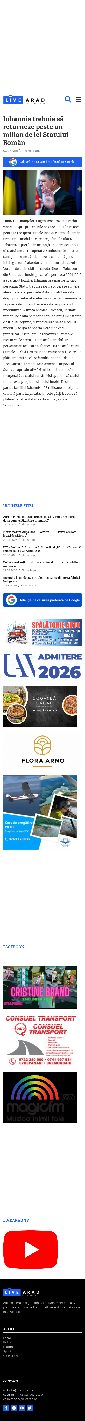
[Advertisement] (42, 47)
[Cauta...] (68, 99)
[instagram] (14, 1408)
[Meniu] (79, 99)
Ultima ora (11, 1355)
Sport (7, 1351)
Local (7, 1338)
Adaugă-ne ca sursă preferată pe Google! (48, 161)
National (9, 1347)
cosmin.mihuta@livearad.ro (23, 1394)
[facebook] (6, 1408)
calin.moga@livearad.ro (20, 1399)
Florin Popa (29, 524)
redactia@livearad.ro (18, 1390)
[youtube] (22, 1408)
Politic (7, 1342)
